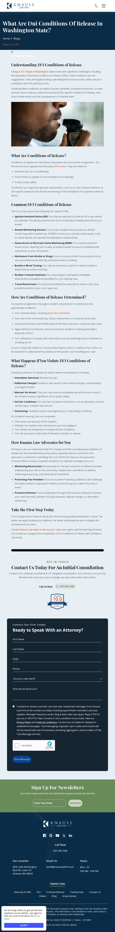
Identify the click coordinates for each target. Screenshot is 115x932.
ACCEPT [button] (24, 925)
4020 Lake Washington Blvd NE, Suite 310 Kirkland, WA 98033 (25, 870)
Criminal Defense (55, 892)
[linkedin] (70, 835)
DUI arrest (60, 166)
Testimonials (77, 892)
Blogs (16, 38)
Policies (77, 920)
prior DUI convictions (59, 313)
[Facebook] (44, 835)
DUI (39, 892)
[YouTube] (57, 835)
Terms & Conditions (46, 722)
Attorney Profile (22, 892)
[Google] (50, 835)
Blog (54, 896)
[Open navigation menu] (103, 6)
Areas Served (69, 896)
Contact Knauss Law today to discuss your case (35, 529)
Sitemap (87, 920)
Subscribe (75, 803)
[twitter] (64, 835)
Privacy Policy (24, 722)
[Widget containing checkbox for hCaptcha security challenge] (34, 745)
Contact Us (95, 892)
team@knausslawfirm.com (60, 866)
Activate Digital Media (64, 925)
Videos (42, 896)
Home (6, 38)
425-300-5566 (67, 586)
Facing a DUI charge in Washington (29, 71)
